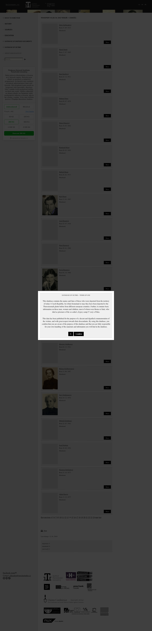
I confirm (79, 334)
